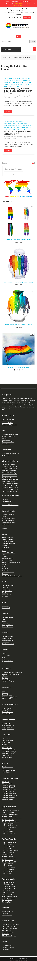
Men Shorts (5, 606)
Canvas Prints (6, 742)
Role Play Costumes (7, 767)
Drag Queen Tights (7, 831)
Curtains (4, 744)
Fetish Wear (5, 549)
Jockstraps (5, 623)
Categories (7, 49)
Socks (3, 566)
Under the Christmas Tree (18, 129)
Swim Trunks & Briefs (8, 644)
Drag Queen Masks (7, 864)
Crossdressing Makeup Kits (9, 793)
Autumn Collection (7, 708)
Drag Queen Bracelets (8, 846)
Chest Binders (6, 772)
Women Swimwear (7, 638)
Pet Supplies (5, 934)
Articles (6, 78)
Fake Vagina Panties (7, 784)
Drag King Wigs (6, 902)
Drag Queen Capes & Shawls (10, 814)
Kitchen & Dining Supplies (9, 750)
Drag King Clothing (7, 890)
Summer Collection (7, 712)
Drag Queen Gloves (7, 856)
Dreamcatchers (6, 746)
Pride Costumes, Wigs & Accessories (12, 672)
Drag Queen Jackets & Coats (10, 825)
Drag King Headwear (8, 894)
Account (32, 12)
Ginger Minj (15, 80)
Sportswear (5, 568)
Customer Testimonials (8, 436)
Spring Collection (6, 710)
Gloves (4, 551)
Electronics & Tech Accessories (10, 924)
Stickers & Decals (7, 757)
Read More (8, 111)
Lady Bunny (21, 80)
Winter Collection (7, 714)
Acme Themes (23, 960)
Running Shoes (6, 655)
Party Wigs (5, 678)
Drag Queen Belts (7, 848)
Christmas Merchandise (8, 725)
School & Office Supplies (9, 936)
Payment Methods (7, 421)
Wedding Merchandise (8, 729)
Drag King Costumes (8, 892)
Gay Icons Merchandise (8, 926)
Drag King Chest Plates (8, 888)
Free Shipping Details (8, 419)
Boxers (4, 621)
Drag (19, 78)
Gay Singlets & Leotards (8, 770)
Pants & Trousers (7, 560)
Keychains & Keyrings (8, 520)
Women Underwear (7, 627)
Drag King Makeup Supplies (9, 896)
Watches (4, 528)
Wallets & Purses (7, 698)
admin (20, 96)
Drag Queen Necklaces (8, 867)
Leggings (4, 556)
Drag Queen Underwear (8, 833)
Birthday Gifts (6, 723)
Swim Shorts (5, 642)
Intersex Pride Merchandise (9, 474)
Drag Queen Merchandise (9, 827)
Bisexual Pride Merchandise (9, 468)
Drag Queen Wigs (7, 873)
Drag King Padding (7, 900)
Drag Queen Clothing (8, 812)
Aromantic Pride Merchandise (10, 479)
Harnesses (5, 913)
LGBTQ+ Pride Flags (7, 932)
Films (13, 123)
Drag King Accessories (8, 883)
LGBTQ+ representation (14, 82)
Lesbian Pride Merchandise (9, 466)
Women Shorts (6, 608)
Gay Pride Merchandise (8, 464)
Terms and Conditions (8, 442)
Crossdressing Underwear (9, 789)
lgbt (28, 96)
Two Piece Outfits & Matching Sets (12, 576)
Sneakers (4, 657)
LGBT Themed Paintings (9, 752)
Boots (4, 653)
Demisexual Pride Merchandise (10, 483)
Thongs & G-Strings (7, 625)
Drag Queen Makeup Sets (9, 862)
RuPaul (18, 84)
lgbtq (15, 98)
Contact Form (6, 455)
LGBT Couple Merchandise (9, 928)
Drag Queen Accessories (9, 843)
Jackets (4, 555)
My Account (27, 17)
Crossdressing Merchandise (9, 795)
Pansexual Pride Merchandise (10, 489)
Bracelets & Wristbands (8, 515)
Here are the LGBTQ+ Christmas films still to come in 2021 (18, 132)
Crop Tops (5, 593)
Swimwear (5, 574)
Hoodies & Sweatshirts (8, 553)
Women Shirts (6, 589)
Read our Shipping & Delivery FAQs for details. (22, 4)
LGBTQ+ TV (24, 82)
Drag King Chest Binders (9, 886)
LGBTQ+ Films (19, 123)
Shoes (4, 659)
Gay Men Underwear (8, 617)
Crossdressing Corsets (8, 787)
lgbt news (11, 98)
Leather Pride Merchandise (9, 485)
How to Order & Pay (7, 423)
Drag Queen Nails (7, 865)
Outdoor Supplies (7, 695)
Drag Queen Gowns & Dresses (10, 822)
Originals (12, 84)
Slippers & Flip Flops (7, 661)
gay (25, 96)
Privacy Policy (6, 440)
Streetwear (5, 570)
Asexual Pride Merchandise (9, 476)
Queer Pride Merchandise (9, 472)
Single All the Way (20, 125)
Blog (26, 12)
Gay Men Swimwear (7, 636)
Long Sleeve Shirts (7, 591)
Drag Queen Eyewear (8, 854)
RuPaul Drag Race (25, 84)
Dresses (4, 545)
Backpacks (5, 693)
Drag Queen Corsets (8, 816)
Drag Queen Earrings (8, 852)
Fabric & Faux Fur (7, 748)
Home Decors (6, 738)
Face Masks (5, 547)
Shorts (4, 564)
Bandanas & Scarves (8, 537)
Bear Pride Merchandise (8, 481)
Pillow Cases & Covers (8, 755)
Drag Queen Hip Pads (8, 824)
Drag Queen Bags (7, 844)
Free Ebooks (5, 949)
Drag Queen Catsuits (8, 820)
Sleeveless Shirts (6, 595)
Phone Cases (5, 524)
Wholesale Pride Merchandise (10, 505)
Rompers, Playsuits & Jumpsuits (11, 562)
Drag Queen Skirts (7, 829)
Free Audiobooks (7, 945)
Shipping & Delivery (13, 12)
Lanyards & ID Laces (8, 682)
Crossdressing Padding (8, 797)
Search (33, 41)
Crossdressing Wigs (7, 799)
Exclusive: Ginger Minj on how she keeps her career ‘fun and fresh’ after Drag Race (18, 91)
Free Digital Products (8, 947)
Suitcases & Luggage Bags (9, 697)
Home (4, 12)
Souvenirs (4, 503)
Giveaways (5, 499)
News (8, 84)
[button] (34, 49)
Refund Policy (6, 444)
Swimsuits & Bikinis (7, 640)
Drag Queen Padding (8, 869)
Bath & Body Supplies (8, 740)
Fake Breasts (5, 782)
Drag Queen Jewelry (7, 860)
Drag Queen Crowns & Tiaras (10, 850)
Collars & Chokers (7, 915)
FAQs (22, 12)
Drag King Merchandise (8, 898)
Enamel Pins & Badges (8, 518)
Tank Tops (5, 596)
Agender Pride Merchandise (9, 478)
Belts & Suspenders (7, 539)
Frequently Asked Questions (10, 434)
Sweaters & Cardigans (8, 572)
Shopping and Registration (9, 425)
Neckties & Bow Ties (8, 558)
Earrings (4, 516)
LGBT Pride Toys (7, 930)
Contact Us (18, 14)
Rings (3, 526)
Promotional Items (7, 501)
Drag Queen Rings (7, 871)
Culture (16, 78)
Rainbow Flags (6, 680)
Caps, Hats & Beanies (8, 541)
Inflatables (5, 676)
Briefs (3, 619)
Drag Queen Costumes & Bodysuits (12, 818)
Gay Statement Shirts (8, 585)
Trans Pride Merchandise (9, 470)
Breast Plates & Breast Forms (10, 810)
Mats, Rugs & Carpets (8, 753)
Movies (10, 125)
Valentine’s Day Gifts (7, 727)
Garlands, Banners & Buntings (10, 674)
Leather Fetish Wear (7, 911)
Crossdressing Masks (8, 791)
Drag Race (24, 78)
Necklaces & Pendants (8, 522)
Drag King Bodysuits (7, 884)
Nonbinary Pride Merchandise (10, 487)
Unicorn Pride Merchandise (9, 491)
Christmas (11, 78)
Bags (3, 691)
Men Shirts (5, 587)
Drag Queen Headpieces (9, 858)
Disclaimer (5, 438)
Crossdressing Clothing (8, 543)
